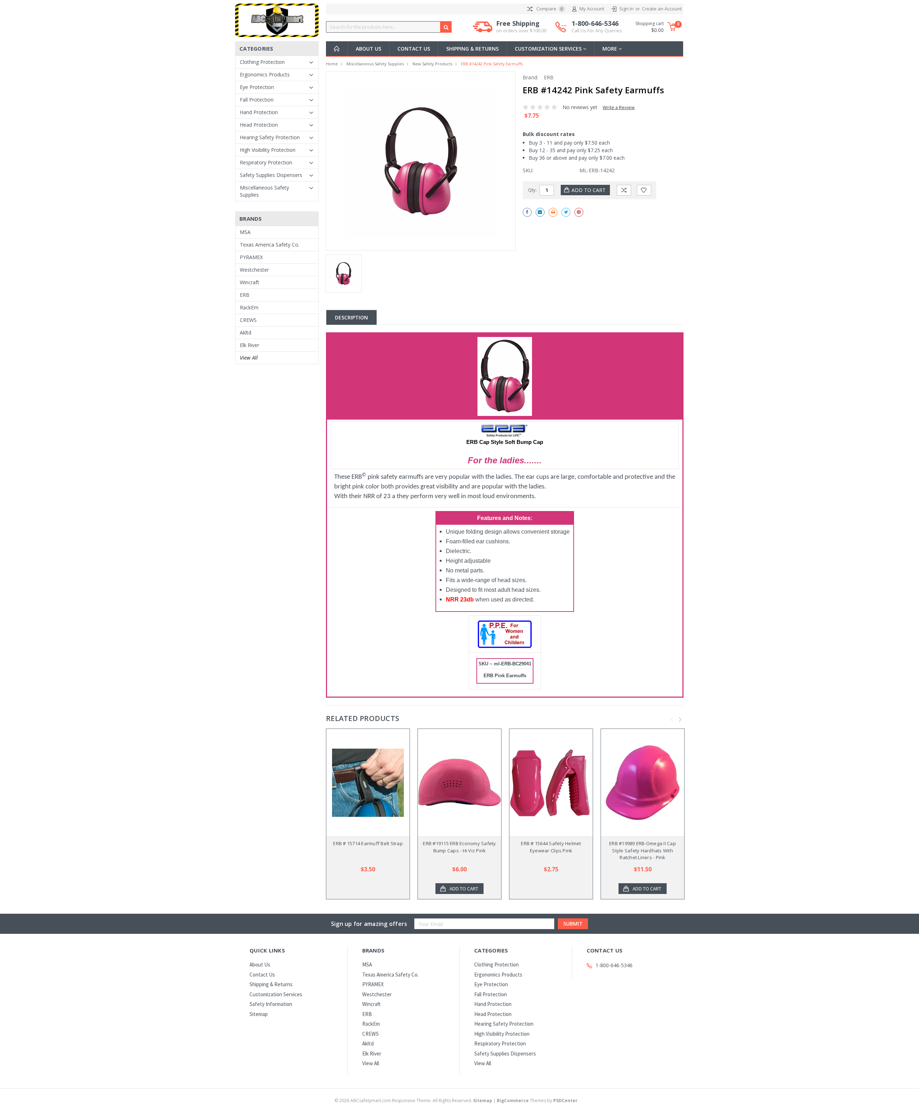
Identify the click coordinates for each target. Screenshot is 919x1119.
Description (351, 317)
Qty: (532, 190)
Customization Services (549, 48)
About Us (368, 48)
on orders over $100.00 (521, 30)
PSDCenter (565, 1100)
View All (249, 357)
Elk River (249, 345)
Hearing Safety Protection (270, 137)
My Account (591, 8)
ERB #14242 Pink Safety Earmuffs (492, 63)
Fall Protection (257, 99)
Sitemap (258, 1014)
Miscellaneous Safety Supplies (264, 191)
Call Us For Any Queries (597, 30)
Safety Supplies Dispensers (271, 175)
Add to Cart (463, 888)
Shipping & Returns (472, 48)
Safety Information (270, 1004)
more (610, 48)
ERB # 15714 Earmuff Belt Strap (368, 843)
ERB (244, 294)
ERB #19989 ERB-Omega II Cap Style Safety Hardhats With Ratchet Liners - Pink (642, 850)
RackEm (249, 307)
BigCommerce (513, 1100)
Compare (549, 8)
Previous (672, 719)
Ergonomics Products (265, 74)
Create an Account (662, 8)
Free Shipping (521, 27)
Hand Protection (259, 112)
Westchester (254, 269)
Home (332, 63)
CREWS (248, 320)
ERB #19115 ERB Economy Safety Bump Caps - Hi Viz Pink (459, 847)
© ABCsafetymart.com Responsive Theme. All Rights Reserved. (413, 1100)
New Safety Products (432, 63)
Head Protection (259, 124)
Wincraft (249, 282)
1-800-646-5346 (597, 27)
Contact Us (413, 48)
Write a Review (619, 107)
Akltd (245, 332)
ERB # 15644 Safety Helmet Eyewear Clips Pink (551, 847)
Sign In (626, 8)
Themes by (537, 1100)
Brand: (530, 77)
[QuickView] (362, 782)
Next (680, 719)
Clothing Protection (262, 61)
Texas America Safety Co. (269, 244)
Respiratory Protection (266, 162)
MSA (245, 232)
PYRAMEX (251, 257)
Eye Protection (257, 87)
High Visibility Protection (267, 149)
